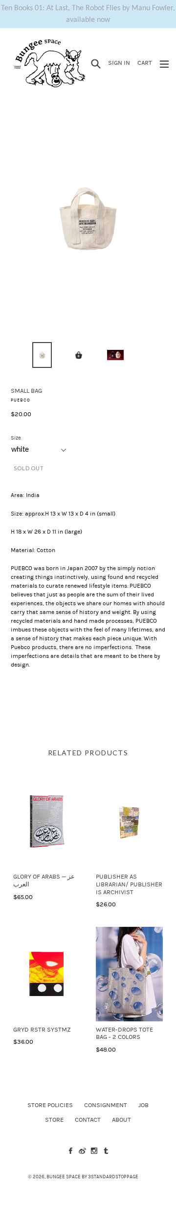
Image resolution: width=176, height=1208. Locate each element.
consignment (105, 1105)
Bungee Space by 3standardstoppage (92, 1177)
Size (16, 438)
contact (88, 1119)
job (143, 1105)
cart (146, 62)
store (54, 1119)
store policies (50, 1105)
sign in (120, 62)
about (121, 1119)
